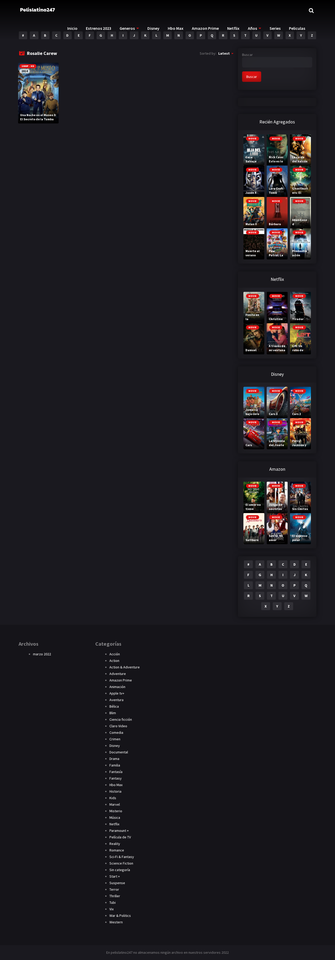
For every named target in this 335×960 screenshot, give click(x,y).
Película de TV (120, 837)
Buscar (247, 54)
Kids (112, 798)
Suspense (117, 883)
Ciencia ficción (120, 719)
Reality (114, 843)
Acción (114, 654)
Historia (115, 791)
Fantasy (115, 778)
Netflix (233, 28)
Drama (114, 758)
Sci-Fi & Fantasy (121, 856)
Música (114, 817)
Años (252, 28)
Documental (118, 752)
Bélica (114, 706)
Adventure (117, 673)
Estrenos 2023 (98, 28)
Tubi (112, 902)
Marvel (114, 804)
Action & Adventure (124, 667)
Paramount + (119, 830)
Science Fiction (121, 863)
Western (116, 922)
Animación (117, 686)
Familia (114, 765)
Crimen (114, 739)
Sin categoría (119, 869)
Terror (114, 889)
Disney (153, 28)
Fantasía (115, 771)
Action (114, 660)
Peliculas (297, 28)
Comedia (116, 732)
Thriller (114, 896)
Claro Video (118, 726)
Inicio (72, 28)
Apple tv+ (116, 693)
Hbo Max (175, 28)
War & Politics (120, 915)
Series (275, 28)
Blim (112, 713)
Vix (111, 909)
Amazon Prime (205, 28)
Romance (116, 850)
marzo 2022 (42, 654)
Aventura (116, 699)
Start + (114, 876)
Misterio (115, 811)
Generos (127, 28)
